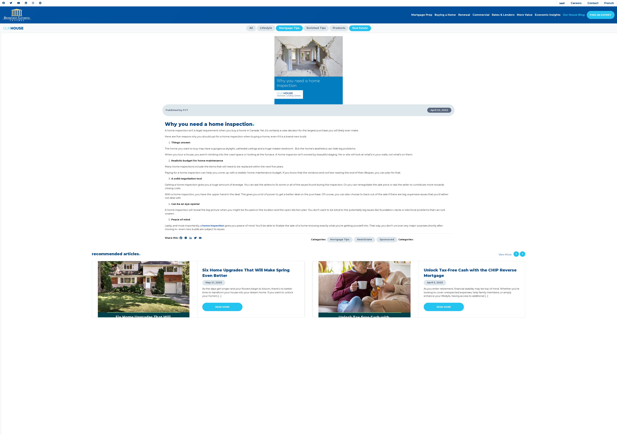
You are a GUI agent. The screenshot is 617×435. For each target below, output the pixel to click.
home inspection (213, 225)
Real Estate (364, 239)
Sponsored (387, 239)
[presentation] (516, 254)
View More (505, 254)
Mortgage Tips (339, 239)
